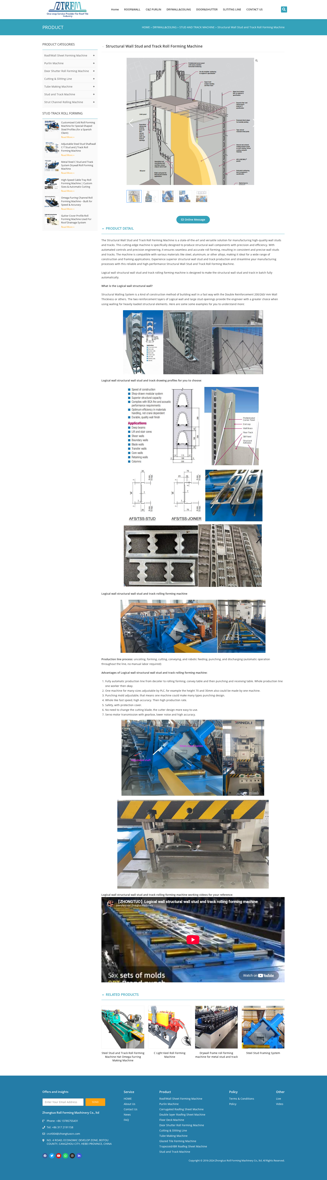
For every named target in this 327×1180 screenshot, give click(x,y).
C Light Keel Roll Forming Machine (169, 1055)
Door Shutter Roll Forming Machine (66, 71)
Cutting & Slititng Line (58, 79)
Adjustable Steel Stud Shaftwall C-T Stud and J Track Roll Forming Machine (78, 147)
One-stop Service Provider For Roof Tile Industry (67, 15)
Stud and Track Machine (59, 94)
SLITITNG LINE (232, 9)
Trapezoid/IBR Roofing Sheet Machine (183, 1146)
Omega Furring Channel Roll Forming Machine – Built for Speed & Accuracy (77, 201)
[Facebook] (45, 1155)
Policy (233, 1092)
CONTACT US (254, 9)
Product (165, 1092)
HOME (128, 1098)
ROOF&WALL (132, 9)
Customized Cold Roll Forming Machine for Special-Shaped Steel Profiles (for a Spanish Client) (78, 128)
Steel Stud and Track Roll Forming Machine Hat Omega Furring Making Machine (123, 1056)
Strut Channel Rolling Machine (63, 102)
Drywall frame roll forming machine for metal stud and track (216, 1055)
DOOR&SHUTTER (207, 9)
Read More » (67, 137)
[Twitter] (51, 1155)
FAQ (126, 1120)
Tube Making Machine (58, 86)
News (127, 1114)
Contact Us (130, 1109)
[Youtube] (58, 1155)
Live (278, 1098)
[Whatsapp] (65, 1155)
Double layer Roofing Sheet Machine (182, 1114)
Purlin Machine (54, 63)
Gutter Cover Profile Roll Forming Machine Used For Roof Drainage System (76, 219)
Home (115, 9)
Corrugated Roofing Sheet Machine (181, 1109)
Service (129, 1092)
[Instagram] (72, 1155)
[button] (284, 9)
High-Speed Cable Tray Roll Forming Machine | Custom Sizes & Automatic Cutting (76, 183)
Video (279, 1104)
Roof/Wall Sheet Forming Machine (65, 55)
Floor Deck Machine (171, 1120)
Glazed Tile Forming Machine (177, 1141)
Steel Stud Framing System (263, 1053)
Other (280, 1092)
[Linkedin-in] (79, 1155)
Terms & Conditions (241, 1098)
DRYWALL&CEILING (179, 9)
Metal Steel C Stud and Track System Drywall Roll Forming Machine (77, 165)
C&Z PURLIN (153, 9)
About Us (129, 1104)
